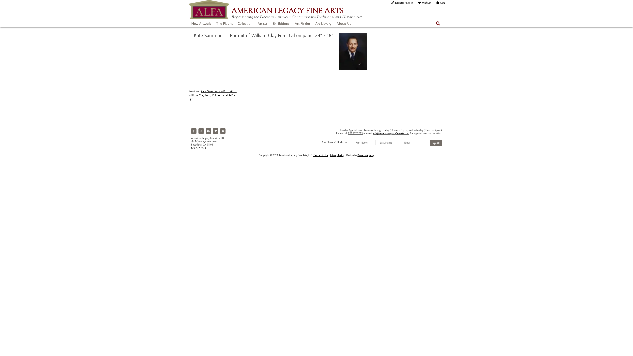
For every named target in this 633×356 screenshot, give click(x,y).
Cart (442, 2)
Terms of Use (320, 155)
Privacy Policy (337, 155)
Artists (263, 23)
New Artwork (201, 23)
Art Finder (302, 23)
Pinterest (215, 131)
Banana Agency (366, 155)
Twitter (223, 131)
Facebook (193, 131)
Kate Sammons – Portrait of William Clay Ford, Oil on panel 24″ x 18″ (213, 95)
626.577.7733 (198, 147)
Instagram (201, 131)
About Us (344, 23)
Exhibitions (281, 23)
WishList (426, 2)
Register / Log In (404, 2)
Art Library (323, 23)
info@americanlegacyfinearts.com (391, 133)
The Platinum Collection (234, 23)
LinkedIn (208, 131)
